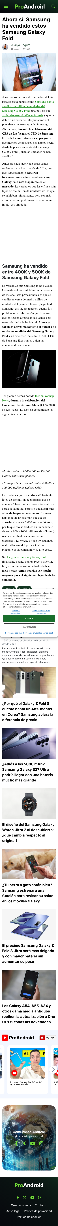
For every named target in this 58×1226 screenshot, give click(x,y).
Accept (29, 618)
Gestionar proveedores (16, 611)
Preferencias (29, 626)
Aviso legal (48, 633)
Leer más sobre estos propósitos (41, 611)
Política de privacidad (32, 633)
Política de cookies (13, 633)
